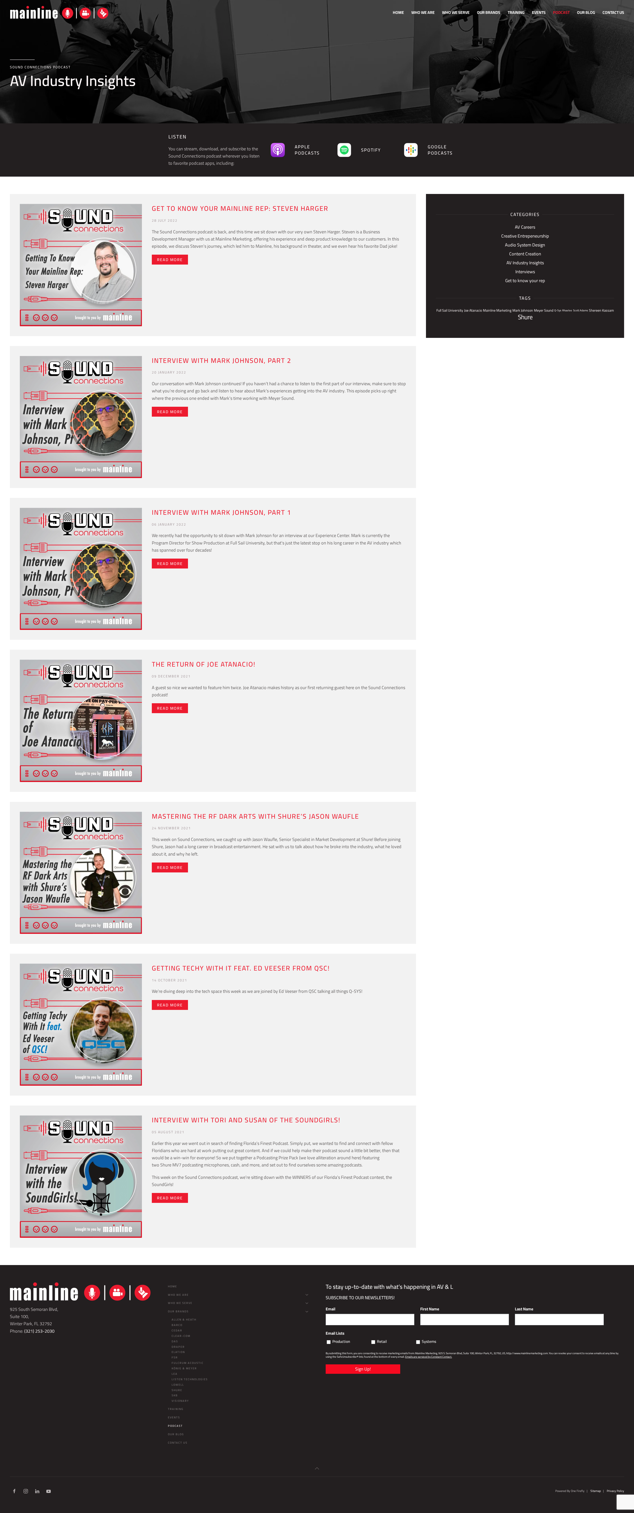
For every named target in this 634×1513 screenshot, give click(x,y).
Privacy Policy (615, 1491)
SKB (175, 1395)
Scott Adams (580, 310)
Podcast (561, 12)
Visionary (180, 1400)
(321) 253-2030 (39, 1331)
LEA (175, 1373)
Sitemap (595, 1491)
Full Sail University (449, 310)
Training (516, 12)
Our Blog (586, 12)
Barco (177, 1325)
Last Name (524, 1309)
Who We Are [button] (423, 12)
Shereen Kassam (601, 310)
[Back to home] (59, 12)
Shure (525, 317)
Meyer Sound (543, 310)
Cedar (177, 1330)
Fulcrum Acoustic (188, 1362)
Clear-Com (181, 1335)
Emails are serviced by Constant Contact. (428, 1356)
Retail (382, 1341)
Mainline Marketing (497, 310)
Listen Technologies (190, 1379)
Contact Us (613, 12)
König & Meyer (184, 1368)
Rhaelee (567, 310)
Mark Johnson (522, 310)
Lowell (178, 1384)
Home (398, 12)
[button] (317, 1468)
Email (330, 1309)
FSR (175, 1357)
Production (341, 1341)
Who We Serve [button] (456, 12)
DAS (175, 1341)
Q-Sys (557, 310)
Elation (178, 1352)
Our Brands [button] (488, 12)
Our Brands (178, 1311)
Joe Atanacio (473, 310)
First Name (429, 1309)
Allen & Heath (184, 1319)
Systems (429, 1341)
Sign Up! (363, 1369)
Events (539, 12)
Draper (178, 1346)
